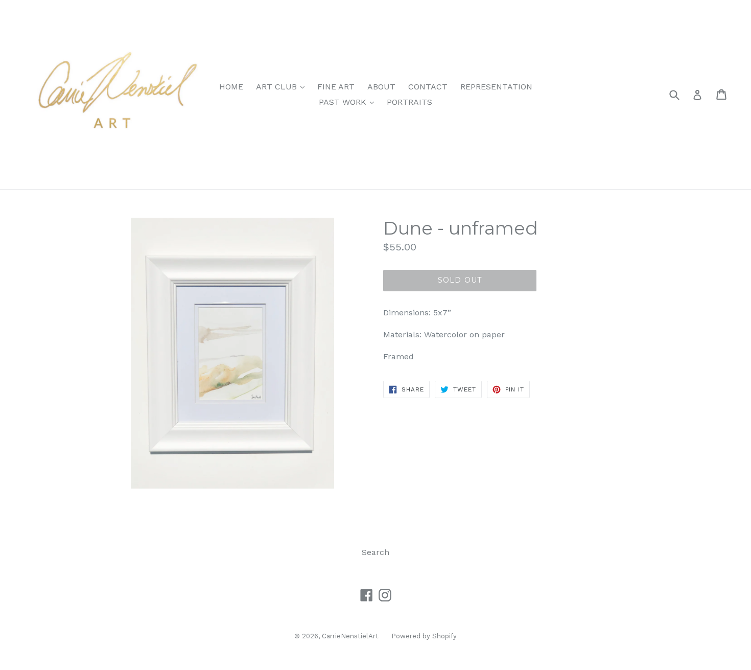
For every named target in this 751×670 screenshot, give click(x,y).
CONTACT (428, 86)
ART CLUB (283, 86)
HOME (231, 86)
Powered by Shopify (424, 636)
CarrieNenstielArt (350, 636)
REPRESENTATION (496, 86)
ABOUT (381, 86)
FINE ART (336, 86)
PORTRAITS (409, 102)
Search (375, 552)
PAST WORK (349, 102)
